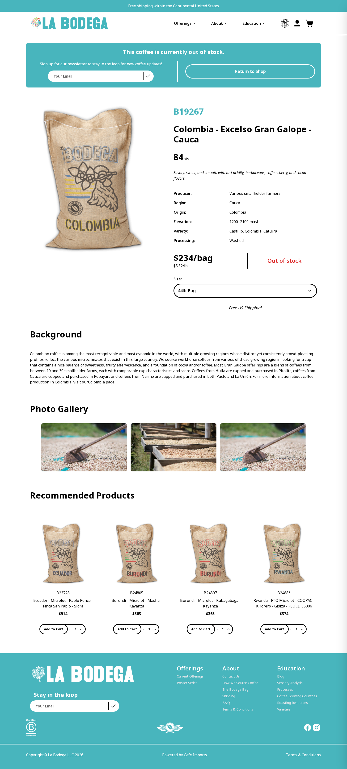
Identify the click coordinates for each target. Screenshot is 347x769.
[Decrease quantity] (70, 629)
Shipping (228, 696)
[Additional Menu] (285, 23)
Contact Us (231, 676)
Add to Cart (53, 629)
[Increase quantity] (81, 629)
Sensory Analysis (290, 683)
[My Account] (297, 23)
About (217, 23)
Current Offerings (190, 676)
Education (252, 23)
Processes (285, 689)
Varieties (283, 709)
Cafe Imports (195, 754)
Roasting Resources (292, 702)
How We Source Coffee (240, 683)
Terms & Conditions (237, 709)
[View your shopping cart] (309, 23)
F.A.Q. (226, 702)
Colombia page (101, 382)
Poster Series (187, 683)
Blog (280, 676)
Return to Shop (250, 71)
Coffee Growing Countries (297, 696)
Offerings (182, 23)
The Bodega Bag (235, 689)
